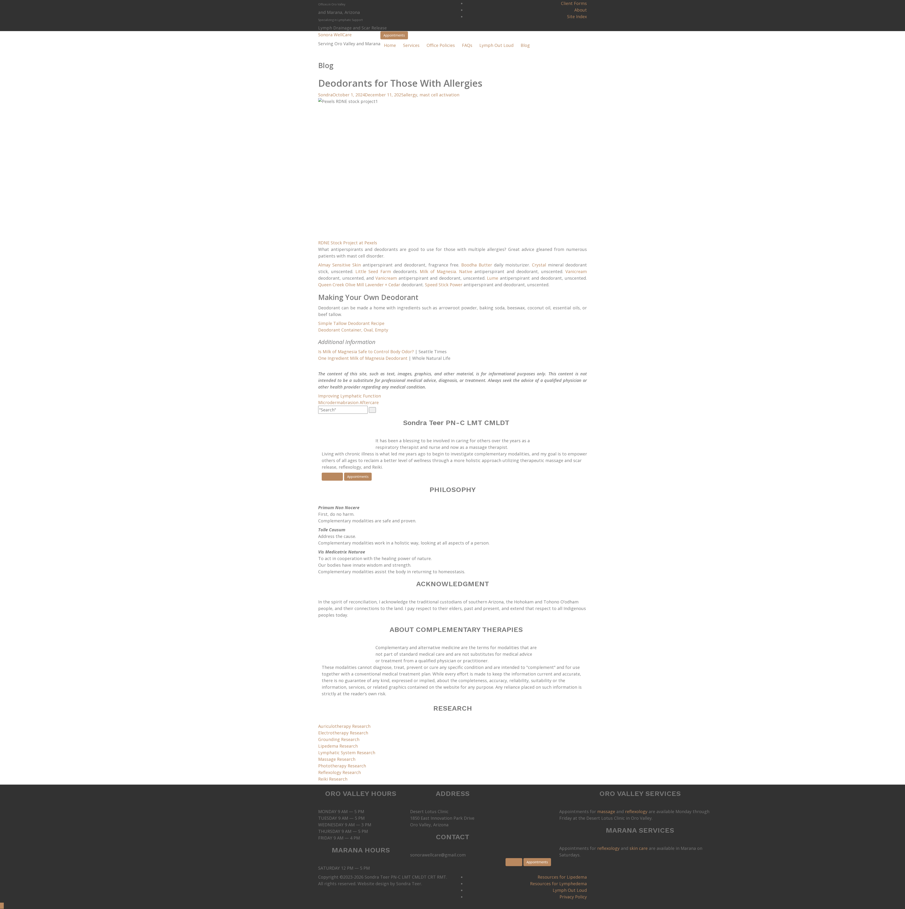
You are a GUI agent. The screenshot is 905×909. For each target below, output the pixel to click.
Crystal (539, 265)
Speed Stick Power (443, 284)
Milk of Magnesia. (438, 271)
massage (606, 811)
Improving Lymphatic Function (349, 396)
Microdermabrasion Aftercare (348, 402)
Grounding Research (338, 739)
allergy (410, 95)
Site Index (577, 16)
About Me (332, 476)
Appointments (394, 35)
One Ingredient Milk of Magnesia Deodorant (362, 358)
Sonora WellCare (335, 34)
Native (465, 271)
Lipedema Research (338, 746)
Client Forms (574, 3)
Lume (492, 278)
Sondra (325, 95)
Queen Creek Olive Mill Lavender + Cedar (359, 284)
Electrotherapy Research (343, 733)
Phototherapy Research (342, 766)
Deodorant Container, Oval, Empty (353, 330)
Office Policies (441, 45)
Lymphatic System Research (346, 752)
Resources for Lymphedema (558, 883)
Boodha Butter (476, 265)
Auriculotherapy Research (344, 726)
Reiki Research (332, 779)
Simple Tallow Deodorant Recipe (351, 323)
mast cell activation (439, 95)
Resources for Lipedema (562, 877)
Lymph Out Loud (496, 45)
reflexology (636, 811)
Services (411, 45)
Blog (525, 45)
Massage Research (336, 759)
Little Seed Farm (373, 271)
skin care (638, 848)
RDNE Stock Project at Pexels (347, 243)
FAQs (467, 45)
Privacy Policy (573, 897)
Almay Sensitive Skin (339, 265)
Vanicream (576, 271)
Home (390, 45)
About (580, 10)
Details (514, 862)
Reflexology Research (339, 772)
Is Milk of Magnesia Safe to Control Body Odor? (366, 351)
